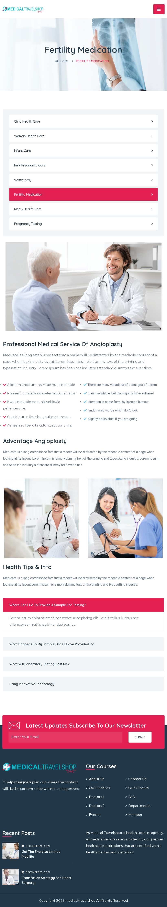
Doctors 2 (97, 806)
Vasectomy (22, 180)
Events (94, 815)
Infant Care (22, 151)
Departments (139, 806)
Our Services (99, 788)
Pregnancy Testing (28, 224)
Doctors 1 (96, 797)
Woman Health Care (29, 136)
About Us (96, 779)
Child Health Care (27, 121)
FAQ (131, 797)
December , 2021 (38, 846)
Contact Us (137, 779)
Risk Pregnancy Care (29, 165)
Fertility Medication (28, 194)
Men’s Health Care (28, 209)
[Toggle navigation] (159, 9)
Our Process (138, 788)
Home (64, 61)
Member (135, 815)
